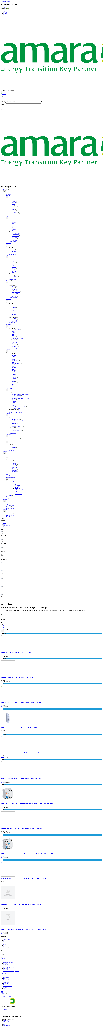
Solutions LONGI (16, 419)
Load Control (15, 318)
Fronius (13, 223)
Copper (16, 487)
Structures (8, 280)
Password (3, 102)
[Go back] (4, 191)
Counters (14, 378)
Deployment (17, 485)
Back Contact (15, 212)
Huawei (13, 225)
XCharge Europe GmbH (17, 338)
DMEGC (14, 201)
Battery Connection (16, 240)
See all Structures (13, 297)
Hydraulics (8, 498)
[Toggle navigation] (1, 109)
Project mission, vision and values (10, 1011)
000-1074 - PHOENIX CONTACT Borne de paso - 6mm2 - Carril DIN (21, 702)
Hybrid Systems (15, 236)
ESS (13, 275)
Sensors (13, 384)
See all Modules (12, 215)
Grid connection (15, 233)
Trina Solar (14, 206)
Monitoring (8, 299)
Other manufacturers (16, 363)
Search (2, 90)
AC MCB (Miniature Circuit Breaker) (20, 394)
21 (5, 946)
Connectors (14, 377)
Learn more (3, 1013)
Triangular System (16, 292)
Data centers (9, 495)
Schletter (14, 286)
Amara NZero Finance (17, 430)
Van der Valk (15, 289)
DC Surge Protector (16, 408)
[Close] (6, 246)
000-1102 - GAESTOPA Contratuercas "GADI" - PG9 (16, 652)
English (5, 14)
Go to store (8, 194)
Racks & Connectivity (19, 489)
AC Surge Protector (16, 395)
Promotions (8, 434)
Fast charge (14, 345)
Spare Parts (14, 296)
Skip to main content (5, 1)
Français (5, 13)
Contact (5, 1024)
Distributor (14, 401)
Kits (7, 440)
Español (5, 11)
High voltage (15, 276)
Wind (7, 474)
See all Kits (11, 450)
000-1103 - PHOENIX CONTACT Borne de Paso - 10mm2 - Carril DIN (21, 828)
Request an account (5, 98)
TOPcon (14, 210)
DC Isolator (14, 397)
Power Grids (9, 475)
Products (5, 451)
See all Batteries (12, 279)
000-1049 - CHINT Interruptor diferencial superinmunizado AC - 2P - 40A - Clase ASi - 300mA (28, 853)
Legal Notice (6, 1020)
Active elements (18, 494)
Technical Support (10, 508)
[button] (3, 94)
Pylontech (14, 269)
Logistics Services (10, 504)
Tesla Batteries (15, 423)
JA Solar (14, 202)
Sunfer (13, 288)
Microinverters (15, 237)
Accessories (14, 340)
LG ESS (14, 226)
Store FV (5, 189)
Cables (13, 374)
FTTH (16, 484)
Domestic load (15, 343)
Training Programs (10, 515)
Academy (3, 7)
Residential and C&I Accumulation (19, 429)
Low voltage (14, 278)
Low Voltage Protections (17, 426)
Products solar (6, 525)
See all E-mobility (13, 348)
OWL (13, 362)
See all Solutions (12, 433)
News (6, 7)
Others (13, 381)
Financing (8, 506)
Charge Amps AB (16, 329)
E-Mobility (8, 324)
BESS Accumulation (10, 505)
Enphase (14, 222)
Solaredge (14, 229)
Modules (8, 195)
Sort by (2, 629)
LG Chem (14, 267)
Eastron (13, 306)
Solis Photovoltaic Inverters (18, 420)
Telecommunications (10, 477)
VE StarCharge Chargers (17, 424)
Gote (13, 264)
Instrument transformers (17, 380)
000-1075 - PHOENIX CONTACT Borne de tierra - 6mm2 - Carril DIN (21, 778)
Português (5, 12)
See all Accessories (13, 387)
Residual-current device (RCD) (19, 406)
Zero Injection (15, 321)
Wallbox (13, 336)
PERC (13, 209)
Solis (13, 230)
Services (5, 499)
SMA (13, 227)
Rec (13, 205)
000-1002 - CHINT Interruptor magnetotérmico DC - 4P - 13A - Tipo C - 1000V (23, 879)
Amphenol (14, 355)
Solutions (8, 413)
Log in (2, 656)
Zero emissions (9, 496)
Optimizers (14, 238)
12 (3, 624)
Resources (5, 509)
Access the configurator (17, 410)
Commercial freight (16, 342)
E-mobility (14, 464)
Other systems (15, 294)
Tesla (13, 272)
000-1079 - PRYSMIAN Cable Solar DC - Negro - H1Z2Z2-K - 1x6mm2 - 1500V (24, 929)
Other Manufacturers (16, 253)
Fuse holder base (15, 404)
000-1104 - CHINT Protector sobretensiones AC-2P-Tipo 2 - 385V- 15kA (21, 904)
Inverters (8, 216)
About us (5, 1009)
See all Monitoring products (15, 322)
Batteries (8, 255)
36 (3, 627)
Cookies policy (6, 1023)
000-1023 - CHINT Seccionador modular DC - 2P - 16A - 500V (19, 728)
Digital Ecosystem (16, 431)
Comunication (15, 375)
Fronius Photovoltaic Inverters (18, 422)
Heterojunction (15, 213)
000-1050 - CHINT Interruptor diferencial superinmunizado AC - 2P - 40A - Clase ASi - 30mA (28, 803)
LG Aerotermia (15, 360)
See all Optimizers (13, 254)
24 (3, 625)
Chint (13, 304)
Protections (14, 382)
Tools (13, 385)
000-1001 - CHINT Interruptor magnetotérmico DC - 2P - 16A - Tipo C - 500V (23, 753)
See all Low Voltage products (15, 412)
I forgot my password (5, 106)
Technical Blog (9, 514)
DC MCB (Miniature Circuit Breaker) (20, 398)
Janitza (13, 359)
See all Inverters (12, 241)
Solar (7, 456)
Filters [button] (2, 617)
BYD (13, 261)
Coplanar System (15, 293)
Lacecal (13, 311)
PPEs (16, 492)
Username (3, 101)
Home (4, 523)
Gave (13, 405)
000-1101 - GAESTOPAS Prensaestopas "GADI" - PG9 (17, 677)
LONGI (13, 204)
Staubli (13, 250)
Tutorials (8, 516)
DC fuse (13, 399)
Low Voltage (9, 388)
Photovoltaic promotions (14, 439)
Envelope (14, 402)
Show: (2, 620)
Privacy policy (6, 1021)
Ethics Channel (6, 1025)
